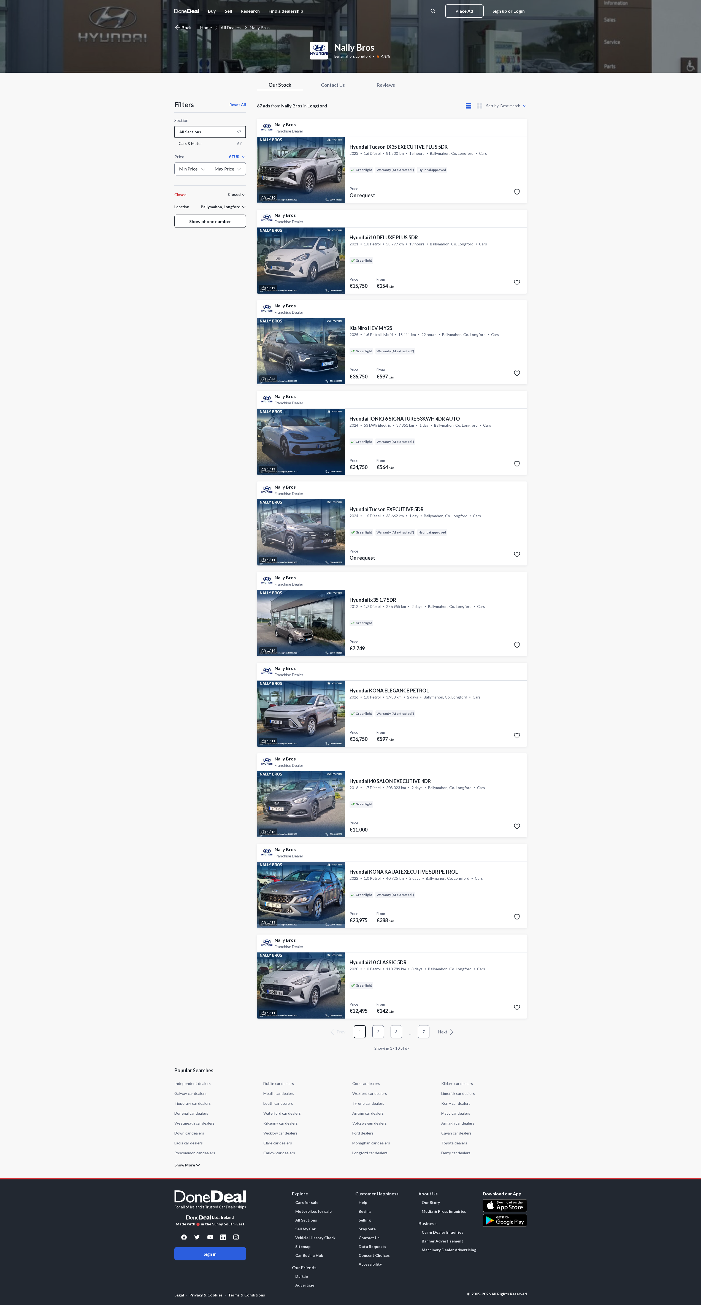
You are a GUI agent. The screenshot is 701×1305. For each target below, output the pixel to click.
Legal (179, 1295)
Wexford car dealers (369, 1093)
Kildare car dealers (457, 1083)
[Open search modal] (434, 11)
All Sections (306, 1220)
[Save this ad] (517, 192)
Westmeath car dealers (194, 1123)
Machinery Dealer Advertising (449, 1250)
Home (206, 27)
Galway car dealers (190, 1093)
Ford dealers (362, 1133)
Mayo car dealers (455, 1113)
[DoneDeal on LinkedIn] (223, 1237)
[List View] (468, 105)
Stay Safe (367, 1229)
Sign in (210, 1254)
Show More (184, 1165)
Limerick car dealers (458, 1093)
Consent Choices (374, 1255)
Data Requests (372, 1246)
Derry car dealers (455, 1152)
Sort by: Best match (503, 105)
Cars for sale (306, 1202)
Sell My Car (305, 1229)
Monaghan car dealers (371, 1143)
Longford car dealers (370, 1152)
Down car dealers (189, 1133)
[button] (285, 11)
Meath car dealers (278, 1093)
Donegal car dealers (191, 1113)
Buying (365, 1211)
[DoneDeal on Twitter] (197, 1237)
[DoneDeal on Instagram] (236, 1237)
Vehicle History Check (315, 1238)
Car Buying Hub (309, 1255)
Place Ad (464, 10)
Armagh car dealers (457, 1123)
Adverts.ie (304, 1285)
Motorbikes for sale (313, 1211)
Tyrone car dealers (368, 1103)
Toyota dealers (454, 1143)
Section (181, 120)
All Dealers (231, 27)
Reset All (237, 104)
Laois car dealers (188, 1143)
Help (363, 1202)
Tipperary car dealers (192, 1103)
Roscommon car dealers (194, 1152)
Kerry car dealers (455, 1103)
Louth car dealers (278, 1103)
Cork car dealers (366, 1083)
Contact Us (369, 1238)
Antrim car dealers (368, 1113)
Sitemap (302, 1246)
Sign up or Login (508, 10)
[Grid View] (479, 105)
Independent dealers (192, 1083)
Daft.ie (301, 1276)
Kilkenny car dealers (280, 1123)
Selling (365, 1220)
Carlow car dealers (279, 1152)
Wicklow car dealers (280, 1133)
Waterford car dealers (282, 1113)
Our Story (431, 1202)
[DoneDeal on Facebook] (184, 1237)
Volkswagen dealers (369, 1123)
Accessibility (370, 1264)
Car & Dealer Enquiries (442, 1232)
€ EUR (234, 156)
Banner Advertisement (442, 1241)
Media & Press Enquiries (444, 1211)
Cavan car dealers (456, 1133)
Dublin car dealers (278, 1083)
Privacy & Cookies (206, 1295)
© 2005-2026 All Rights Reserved (497, 1294)
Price (179, 156)
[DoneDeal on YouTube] (210, 1237)
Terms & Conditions (246, 1295)
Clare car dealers (277, 1143)
